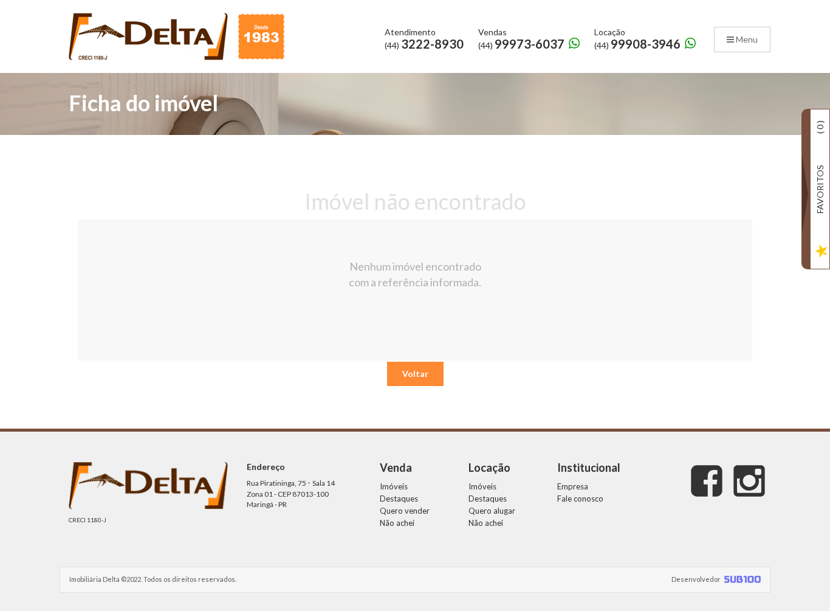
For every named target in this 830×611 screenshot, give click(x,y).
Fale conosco (580, 498)
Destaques (399, 498)
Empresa (572, 486)
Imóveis (394, 486)
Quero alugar (491, 511)
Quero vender (405, 511)
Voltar (415, 373)
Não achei (397, 523)
